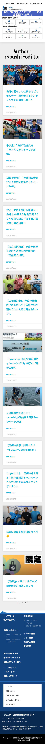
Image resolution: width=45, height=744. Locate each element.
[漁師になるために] (36, 21)
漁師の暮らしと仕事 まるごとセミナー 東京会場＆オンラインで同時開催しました (22, 96)
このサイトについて (12, 695)
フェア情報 (9, 32)
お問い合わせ (10, 691)
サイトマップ (10, 704)
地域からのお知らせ (11, 658)
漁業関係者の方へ (22, 3)
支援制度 (9, 37)
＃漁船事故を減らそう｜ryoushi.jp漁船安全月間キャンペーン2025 (22, 417)
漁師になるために (36, 23)
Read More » (10, 107)
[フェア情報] (9, 30)
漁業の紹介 (22, 23)
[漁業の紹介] (22, 21)
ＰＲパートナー (9, 672)
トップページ (9, 616)
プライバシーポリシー (13, 700)
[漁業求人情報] (36, 30)
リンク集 (9, 686)
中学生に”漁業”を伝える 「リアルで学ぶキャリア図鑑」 (21, 150)
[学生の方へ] (22, 35)
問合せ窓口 (35, 37)
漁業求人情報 (35, 32)
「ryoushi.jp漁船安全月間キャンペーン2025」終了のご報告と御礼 (22, 363)
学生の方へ (22, 37)
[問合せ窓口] (36, 35)
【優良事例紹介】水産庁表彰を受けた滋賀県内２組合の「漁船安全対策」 (22, 251)
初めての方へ (9, 23)
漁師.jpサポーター (11, 676)
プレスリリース (9, 3)
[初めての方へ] (9, 21)
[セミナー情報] (22, 30)
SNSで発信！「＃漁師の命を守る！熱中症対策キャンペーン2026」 (22, 182)
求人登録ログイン (36, 3)
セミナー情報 (22, 32)
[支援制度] (9, 35)
